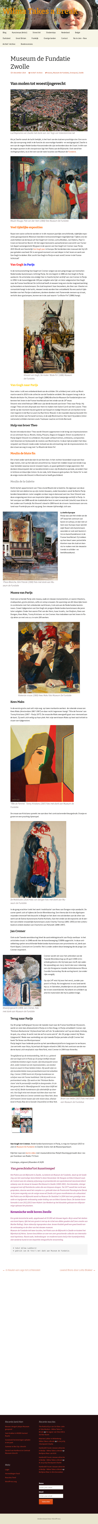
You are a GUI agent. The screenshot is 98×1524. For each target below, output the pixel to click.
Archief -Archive (9, 44)
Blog (4, 32)
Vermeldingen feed (12, 1473)
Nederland (65, 32)
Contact (64, 38)
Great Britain (21, 38)
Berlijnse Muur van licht (47, 1453)
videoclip (32, 1224)
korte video (31, 1153)
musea (49, 73)
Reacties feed (10, 1477)
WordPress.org (11, 1481)
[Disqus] (49, 1310)
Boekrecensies (27, 44)
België (77, 32)
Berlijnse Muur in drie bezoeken (51, 1472)
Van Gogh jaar (39, 249)
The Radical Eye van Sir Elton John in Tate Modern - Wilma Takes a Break (52, 1429)
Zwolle (81, 73)
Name (41, 1483)
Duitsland (6, 38)
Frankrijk (35, 38)
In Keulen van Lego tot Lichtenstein (21, 1270)
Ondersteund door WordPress (49, 1519)
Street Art (37, 32)
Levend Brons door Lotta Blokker (77, 1270)
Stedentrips (51, 32)
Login (7, 1469)
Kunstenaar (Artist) (19, 32)
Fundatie (72, 151)
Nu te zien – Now (80, 38)
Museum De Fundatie (26, 1146)
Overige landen (50, 38)
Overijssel (74, 73)
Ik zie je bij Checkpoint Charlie (50, 1462)
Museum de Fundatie (61, 73)
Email (41, 1492)
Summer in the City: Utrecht (15, 1446)
